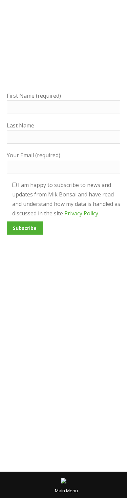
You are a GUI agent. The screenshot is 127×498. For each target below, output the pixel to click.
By (90, 336)
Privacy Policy (81, 213)
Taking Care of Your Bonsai (43, 336)
